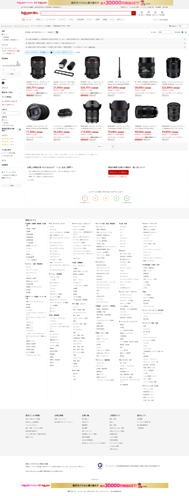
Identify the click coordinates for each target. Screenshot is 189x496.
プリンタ (52, 288)
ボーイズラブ (77, 344)
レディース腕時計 (148, 297)
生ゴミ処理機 (30, 352)
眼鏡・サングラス (148, 261)
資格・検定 (76, 361)
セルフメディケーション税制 (34, 471)
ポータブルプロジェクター (58, 270)
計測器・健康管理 (102, 368)
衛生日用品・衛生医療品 (104, 315)
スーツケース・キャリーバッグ (152, 313)
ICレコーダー (54, 251)
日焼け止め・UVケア (103, 353)
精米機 (28, 307)
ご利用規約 (140, 428)
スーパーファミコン (102, 302)
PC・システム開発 (78, 352)
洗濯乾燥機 (29, 234)
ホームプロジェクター (56, 242)
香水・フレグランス (102, 356)
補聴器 (52, 348)
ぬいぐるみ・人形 (125, 253)
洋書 (74, 355)
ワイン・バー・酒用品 (103, 255)
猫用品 (122, 324)
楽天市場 (165, 7)
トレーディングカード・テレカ (129, 279)
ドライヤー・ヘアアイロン (58, 318)
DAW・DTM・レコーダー (80, 271)
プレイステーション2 (103, 288)
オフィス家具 (147, 379)
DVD (74, 379)
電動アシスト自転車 (149, 229)
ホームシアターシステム (57, 248)
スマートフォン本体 (79, 226)
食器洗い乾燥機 (30, 344)
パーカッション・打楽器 (80, 285)
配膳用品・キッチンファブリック (106, 246)
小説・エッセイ (77, 341)
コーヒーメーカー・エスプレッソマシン (36, 314)
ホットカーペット (31, 272)
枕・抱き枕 (146, 332)
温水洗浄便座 (54, 351)
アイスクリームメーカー (33, 355)
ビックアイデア (50, 19)
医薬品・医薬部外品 (102, 309)
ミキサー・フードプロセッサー (35, 333)
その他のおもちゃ (125, 288)
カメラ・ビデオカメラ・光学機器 (59, 232)
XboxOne (99, 276)
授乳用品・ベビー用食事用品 (128, 309)
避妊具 (99, 317)
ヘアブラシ (53, 321)
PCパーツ (53, 308)
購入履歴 (84, 428)
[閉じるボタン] (185, 39)
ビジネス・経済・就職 (79, 324)
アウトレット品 (148, 389)
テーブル (146, 343)
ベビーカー (123, 312)
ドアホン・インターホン (127, 366)
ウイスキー (123, 226)
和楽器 (75, 294)
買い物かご (85, 419)
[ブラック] (3, 83)
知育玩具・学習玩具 (126, 256)
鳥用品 (122, 339)
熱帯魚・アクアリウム (126, 333)
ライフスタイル (77, 329)
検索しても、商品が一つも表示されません (41, 176)
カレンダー (76, 327)
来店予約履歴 (86, 437)
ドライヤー (62, 19)
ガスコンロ (29, 322)
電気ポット (29, 325)
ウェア (145, 246)
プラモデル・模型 (125, 262)
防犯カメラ (123, 368)
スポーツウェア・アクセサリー (152, 258)
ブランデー (123, 244)
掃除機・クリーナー (32, 245)
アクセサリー (77, 283)
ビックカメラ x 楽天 (27, 7)
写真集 (75, 363)
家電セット (39, 19)
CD (74, 376)
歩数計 (52, 357)
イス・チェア (147, 349)
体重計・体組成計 (55, 360)
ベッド (145, 334)
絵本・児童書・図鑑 (79, 309)
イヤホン (71, 19)
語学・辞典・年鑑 (78, 346)
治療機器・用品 (101, 312)
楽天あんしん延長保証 (32, 422)
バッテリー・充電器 (79, 242)
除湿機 (28, 292)
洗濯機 (105, 19)
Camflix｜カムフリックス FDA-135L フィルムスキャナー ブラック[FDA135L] (64, 84)
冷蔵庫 (97, 19)
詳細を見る (92, 47)
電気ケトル (29, 328)
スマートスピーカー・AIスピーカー (59, 266)
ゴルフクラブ (147, 235)
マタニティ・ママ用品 (126, 300)
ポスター (75, 366)
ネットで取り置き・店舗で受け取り (36, 434)
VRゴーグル (76, 258)
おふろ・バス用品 (125, 303)
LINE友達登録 (114, 440)
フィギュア (123, 265)
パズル (122, 270)
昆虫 (121, 347)
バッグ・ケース (148, 241)
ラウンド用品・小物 (149, 244)
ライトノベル (77, 358)
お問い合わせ (113, 449)
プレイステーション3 (103, 285)
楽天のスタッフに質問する (118, 172)
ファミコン (100, 299)
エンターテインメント (79, 312)
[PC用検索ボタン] (133, 13)
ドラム (75, 277)
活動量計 (52, 354)
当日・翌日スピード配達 (33, 419)
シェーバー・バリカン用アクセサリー (59, 327)
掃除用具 (146, 273)
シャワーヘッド (54, 342)
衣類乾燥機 (29, 237)
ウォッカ (122, 241)
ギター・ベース (77, 280)
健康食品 (99, 371)
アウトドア (146, 255)
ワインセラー (30, 330)
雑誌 (74, 332)
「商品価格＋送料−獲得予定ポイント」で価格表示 (39, 32)
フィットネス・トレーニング (151, 249)
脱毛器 (52, 331)
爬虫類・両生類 (124, 344)
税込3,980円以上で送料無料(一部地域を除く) (48, 7)
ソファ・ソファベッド (150, 337)
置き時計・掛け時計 (149, 365)
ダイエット (100, 366)
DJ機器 (75, 288)
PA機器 (75, 268)
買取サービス (29, 437)
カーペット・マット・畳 (150, 362)
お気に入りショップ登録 (117, 431)
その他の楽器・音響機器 (80, 300)
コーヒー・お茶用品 (102, 252)
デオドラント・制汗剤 (103, 350)
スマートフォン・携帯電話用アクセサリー (83, 233)
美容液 (99, 344)
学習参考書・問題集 (79, 338)
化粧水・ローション (102, 339)
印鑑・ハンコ (147, 270)
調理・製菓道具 (101, 229)
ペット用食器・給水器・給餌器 (129, 342)
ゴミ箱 (145, 373)
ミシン (28, 251)
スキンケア (100, 336)
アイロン (29, 248)
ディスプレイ (54, 285)
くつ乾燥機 (29, 243)
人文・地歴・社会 (78, 335)
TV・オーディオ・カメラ (21, 26)
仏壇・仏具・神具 (148, 400)
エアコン (89, 19)
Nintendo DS (100, 296)
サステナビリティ (104, 491)
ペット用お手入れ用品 (126, 330)
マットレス (146, 329)
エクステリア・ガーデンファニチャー (130, 381)
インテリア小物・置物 (150, 382)
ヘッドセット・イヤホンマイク (82, 245)
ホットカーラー (54, 334)
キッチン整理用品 (102, 241)
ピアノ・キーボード (79, 265)
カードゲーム (124, 273)
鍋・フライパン (101, 226)
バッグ (145, 316)
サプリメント (100, 363)
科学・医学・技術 (78, 349)
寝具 (144, 326)
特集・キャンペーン (60, 419)
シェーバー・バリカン (56, 324)
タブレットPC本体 (78, 229)
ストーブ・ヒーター (32, 270)
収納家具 (146, 356)
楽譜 (74, 321)
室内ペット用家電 (125, 353)
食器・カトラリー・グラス (104, 232)
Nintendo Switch (101, 265)
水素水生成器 (30, 349)
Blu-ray (75, 373)
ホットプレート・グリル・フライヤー (36, 318)
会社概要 (158, 7)
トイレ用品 (146, 285)
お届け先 (4, 109)
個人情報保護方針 (142, 425)
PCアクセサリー (55, 283)
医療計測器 (100, 326)
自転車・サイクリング (150, 226)
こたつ (28, 275)
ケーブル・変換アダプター (81, 240)
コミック (75, 307)
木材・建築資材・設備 (126, 374)
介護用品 (99, 323)
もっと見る (30, 180)
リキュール (123, 238)
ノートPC (53, 280)
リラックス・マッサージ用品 (105, 380)
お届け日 (4, 117)
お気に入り (85, 422)
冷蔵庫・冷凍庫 (30, 228)
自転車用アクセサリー (150, 232)
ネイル (99, 347)
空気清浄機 (80, 19)
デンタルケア (54, 337)
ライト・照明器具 (31, 260)
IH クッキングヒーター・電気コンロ (36, 337)
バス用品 (146, 282)
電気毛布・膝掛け (31, 278)
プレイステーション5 (103, 268)
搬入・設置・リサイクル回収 (34, 428)
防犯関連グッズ (148, 392)
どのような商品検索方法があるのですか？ (41, 174)
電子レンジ (120, 19)
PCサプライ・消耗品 (56, 294)
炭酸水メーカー (30, 341)
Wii (97, 293)
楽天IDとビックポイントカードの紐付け (94, 443)
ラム (121, 235)
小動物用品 (123, 336)
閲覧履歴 (84, 425)
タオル (145, 288)
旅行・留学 (76, 315)
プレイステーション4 (103, 270)
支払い (112, 422)
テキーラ (122, 246)
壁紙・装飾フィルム (149, 367)
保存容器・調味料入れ (103, 235)
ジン (121, 232)
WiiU (98, 290)
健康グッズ (100, 374)
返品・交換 (113, 425)
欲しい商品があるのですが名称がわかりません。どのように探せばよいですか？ (52, 171)
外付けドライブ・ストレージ (58, 300)
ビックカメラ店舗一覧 (147, 7)
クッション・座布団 (149, 340)
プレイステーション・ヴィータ (106, 282)
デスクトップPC (55, 277)
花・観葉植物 (124, 384)
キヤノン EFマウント (8, 105)
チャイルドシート (125, 315)
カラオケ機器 (77, 297)
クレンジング (100, 342)
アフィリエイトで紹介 (116, 443)
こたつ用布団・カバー (150, 376)
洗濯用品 (146, 276)
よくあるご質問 (134, 7)
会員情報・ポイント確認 (89, 434)
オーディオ (53, 229)
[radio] (2, 34)
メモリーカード (54, 257)
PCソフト (53, 311)
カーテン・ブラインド (150, 359)
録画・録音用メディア (56, 235)
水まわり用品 (100, 258)
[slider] (2, 66)
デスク (145, 346)
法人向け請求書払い (88, 440)
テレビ (112, 19)
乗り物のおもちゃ (125, 259)
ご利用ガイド (124, 7)
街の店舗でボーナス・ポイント (63, 422)
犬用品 (122, 327)
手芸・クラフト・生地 (150, 279)
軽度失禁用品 (100, 329)
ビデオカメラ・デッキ (56, 245)
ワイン (122, 229)
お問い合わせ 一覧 (92, 491)
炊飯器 (28, 304)
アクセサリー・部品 (56, 259)
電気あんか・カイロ (32, 281)
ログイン (156, 20)
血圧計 (52, 362)
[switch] (19, 129)
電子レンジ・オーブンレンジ (34, 301)
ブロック (122, 285)
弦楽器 (75, 291)
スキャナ (52, 291)
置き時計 (146, 303)
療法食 (122, 356)
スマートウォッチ (148, 306)
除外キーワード (6, 178)
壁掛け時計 (146, 300)
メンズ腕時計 (147, 295)
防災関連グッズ (124, 371)
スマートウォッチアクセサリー (82, 251)
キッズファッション (126, 295)
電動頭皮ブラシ (54, 340)
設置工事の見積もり (31, 431)
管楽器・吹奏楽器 (78, 274)
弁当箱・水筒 (100, 244)
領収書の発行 (113, 434)
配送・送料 (113, 419)
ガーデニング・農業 (126, 377)
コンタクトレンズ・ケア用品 (105, 320)
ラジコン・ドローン (126, 268)
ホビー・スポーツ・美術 (80, 318)
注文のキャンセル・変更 (117, 428)
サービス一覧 (82, 491)
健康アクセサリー (102, 377)
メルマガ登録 (113, 437)
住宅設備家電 (30, 257)
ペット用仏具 (124, 350)
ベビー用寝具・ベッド (126, 306)
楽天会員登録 (164, 20)
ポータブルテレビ (55, 254)
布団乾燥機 (29, 240)
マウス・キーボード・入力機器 (59, 302)
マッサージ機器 (54, 345)
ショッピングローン (31, 425)
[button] (2, 63)
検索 (12, 74)
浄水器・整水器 (30, 346)
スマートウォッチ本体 (79, 248)
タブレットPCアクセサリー (81, 237)
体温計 (52, 365)
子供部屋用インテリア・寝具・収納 (153, 352)
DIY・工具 (123, 363)
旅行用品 (146, 319)
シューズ (146, 238)
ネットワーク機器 (55, 297)
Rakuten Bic (29, 13)
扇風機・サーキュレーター (34, 287)
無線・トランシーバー (56, 262)
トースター (29, 310)
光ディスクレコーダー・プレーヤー (59, 239)
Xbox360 (99, 279)
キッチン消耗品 (101, 238)
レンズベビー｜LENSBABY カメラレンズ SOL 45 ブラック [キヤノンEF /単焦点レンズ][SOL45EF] (65, 128)
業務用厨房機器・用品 (103, 249)
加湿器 (28, 289)
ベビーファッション (126, 297)
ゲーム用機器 (54, 305)
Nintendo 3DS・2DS (103, 273)
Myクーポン (85, 431)
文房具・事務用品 (148, 268)
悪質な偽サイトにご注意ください (53, 471)
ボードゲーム (124, 276)
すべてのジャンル (6, 26)
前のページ (101, 146)
